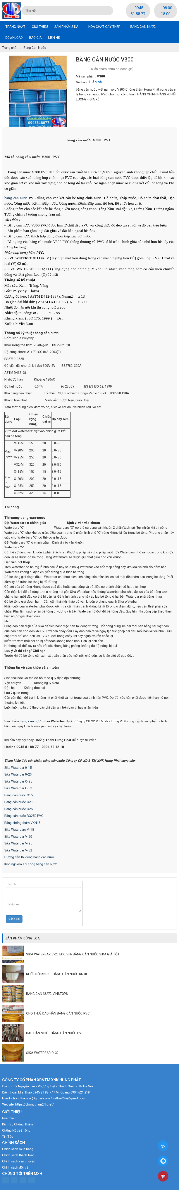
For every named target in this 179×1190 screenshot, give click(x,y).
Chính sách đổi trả (15, 1167)
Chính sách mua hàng (17, 1149)
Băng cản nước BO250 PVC (23, 816)
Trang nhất (15, 27)
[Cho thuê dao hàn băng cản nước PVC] (14, 1013)
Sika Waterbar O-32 (18, 788)
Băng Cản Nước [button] (143, 27)
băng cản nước (16, 198)
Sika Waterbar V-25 (18, 843)
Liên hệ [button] (54, 38)
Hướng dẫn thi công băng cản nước (29, 857)
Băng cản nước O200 (19, 802)
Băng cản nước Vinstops (47, 994)
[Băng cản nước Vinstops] (14, 993)
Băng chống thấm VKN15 (22, 823)
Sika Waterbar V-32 (18, 850)
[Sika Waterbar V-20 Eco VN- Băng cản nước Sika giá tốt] (14, 954)
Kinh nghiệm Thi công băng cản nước (30, 864)
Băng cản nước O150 (19, 795)
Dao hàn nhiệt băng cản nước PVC (55, 1033)
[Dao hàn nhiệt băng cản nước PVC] (14, 1033)
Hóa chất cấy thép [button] (104, 27)
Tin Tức (7, 1137)
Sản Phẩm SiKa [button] (66, 27)
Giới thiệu (8, 1118)
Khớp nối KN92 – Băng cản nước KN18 (56, 974)
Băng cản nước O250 (19, 809)
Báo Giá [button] (35, 38)
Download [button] (14, 38)
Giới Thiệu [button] (40, 27)
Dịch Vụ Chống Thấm (17, 1124)
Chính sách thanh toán (18, 1155)
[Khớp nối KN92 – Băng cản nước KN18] (14, 974)
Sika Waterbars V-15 (19, 830)
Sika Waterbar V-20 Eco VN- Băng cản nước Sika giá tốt (72, 954)
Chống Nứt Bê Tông (16, 1130)
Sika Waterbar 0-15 (18, 768)
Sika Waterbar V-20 (18, 837)
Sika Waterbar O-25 (18, 781)
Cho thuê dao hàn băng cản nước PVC (58, 1013)
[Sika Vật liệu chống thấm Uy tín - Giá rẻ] (11, 10)
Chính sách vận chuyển (18, 1161)
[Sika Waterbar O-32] (14, 1053)
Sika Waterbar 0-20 (18, 774)
